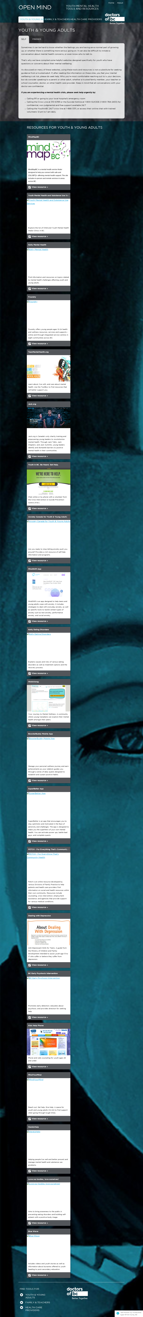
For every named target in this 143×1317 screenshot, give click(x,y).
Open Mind (34, 7)
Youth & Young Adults (32, 19)
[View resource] (48, 151)
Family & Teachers (57, 19)
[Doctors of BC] (115, 24)
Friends (36, 39)
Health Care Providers (82, 19)
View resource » (38, 187)
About (120, 3)
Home (111, 3)
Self (23, 39)
